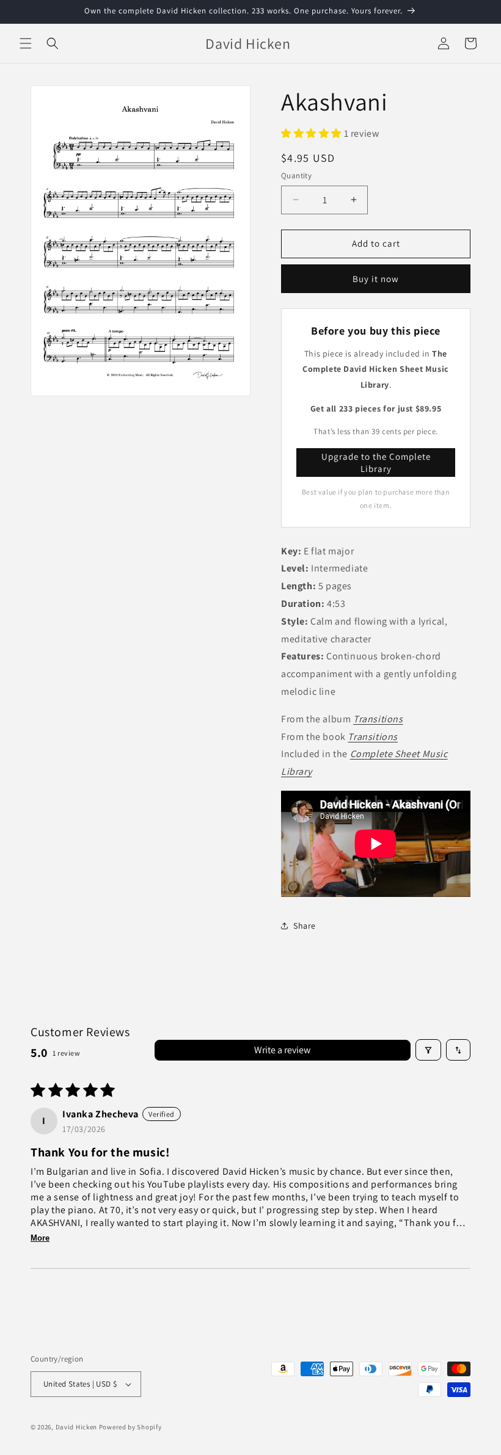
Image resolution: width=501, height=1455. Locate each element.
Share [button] (304, 925)
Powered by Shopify (130, 1427)
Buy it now (376, 279)
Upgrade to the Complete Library (376, 462)
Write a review (282, 1049)
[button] (25, 43)
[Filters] (428, 1050)
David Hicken (76, 1427)
